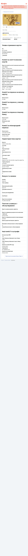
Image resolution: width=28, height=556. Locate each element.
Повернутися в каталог (9, 11)
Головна (2, 260)
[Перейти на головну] (4, 4)
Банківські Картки (7, 260)
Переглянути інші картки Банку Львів (13, 256)
